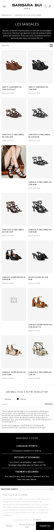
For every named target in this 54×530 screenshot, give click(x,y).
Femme (23, 399)
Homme (8, 399)
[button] (4, 6)
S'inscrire (49, 404)
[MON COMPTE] (45, 6)
